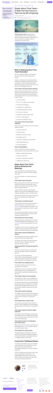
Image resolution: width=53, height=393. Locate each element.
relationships (18, 223)
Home (16, 5)
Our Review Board (40, 2)
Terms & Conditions (20, 384)
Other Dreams (20, 5)
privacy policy (6, 385)
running (21, 102)
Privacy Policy (19, 386)
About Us (18, 383)
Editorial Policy (19, 388)
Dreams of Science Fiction (28, 5)
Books (21, 2)
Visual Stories (33, 2)
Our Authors (19, 381)
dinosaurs (17, 206)
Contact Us (19, 389)
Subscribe (50, 2)
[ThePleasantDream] (6, 2)
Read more (30, 369)
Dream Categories (14, 2)
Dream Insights (26, 2)
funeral (26, 326)
